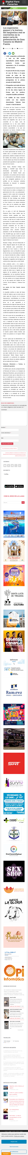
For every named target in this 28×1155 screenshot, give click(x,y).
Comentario (4, 409)
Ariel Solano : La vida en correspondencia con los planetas (15, 1117)
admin (14, 48)
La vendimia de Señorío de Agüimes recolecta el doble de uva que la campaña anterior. (13, 1069)
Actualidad (20, 48)
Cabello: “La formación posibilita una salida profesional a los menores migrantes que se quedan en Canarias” (13, 1075)
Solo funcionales (14, 1146)
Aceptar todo (14, 1141)
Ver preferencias (14, 1151)
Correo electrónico (6, 432)
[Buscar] (23, 502)
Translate (8, 1042)
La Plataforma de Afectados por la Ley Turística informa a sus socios (12, 1051)
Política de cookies (19, 1136)
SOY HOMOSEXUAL (14, 1109)
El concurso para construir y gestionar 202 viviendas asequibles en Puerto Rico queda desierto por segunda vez (13, 1063)
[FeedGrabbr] (14, 1030)
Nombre (3, 427)
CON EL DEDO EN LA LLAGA (14, 496)
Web (2, 438)
